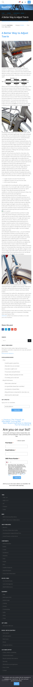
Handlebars (6, 552)
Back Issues (6, 639)
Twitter (6, 329)
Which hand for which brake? (12, 395)
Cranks (4, 549)
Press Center (6, 667)
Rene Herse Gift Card (8, 625)
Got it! (16, 683)
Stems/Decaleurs (7, 570)
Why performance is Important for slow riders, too (17, 392)
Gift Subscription (7, 636)
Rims (4, 564)
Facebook (3, 329)
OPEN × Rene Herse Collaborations (11, 520)
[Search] (29, 340)
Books (4, 642)
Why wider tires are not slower (12, 366)
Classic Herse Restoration (9, 573)
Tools (4, 618)
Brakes (22, 25)
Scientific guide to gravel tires (12, 363)
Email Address (10, 450)
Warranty (5, 661)
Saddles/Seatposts (7, 567)
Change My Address (7, 645)
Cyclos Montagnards (8, 584)
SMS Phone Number (12, 459)
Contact (5, 670)
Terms (18, 474)
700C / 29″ (5, 497)
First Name (9, 443)
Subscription (6, 633)
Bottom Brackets (7, 543)
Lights (4, 612)
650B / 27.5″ (6, 500)
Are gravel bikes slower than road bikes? (14, 386)
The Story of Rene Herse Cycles (10, 530)
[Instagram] (25, 2)
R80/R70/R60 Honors (8, 587)
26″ (3, 503)
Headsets (5, 555)
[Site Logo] (6, 7)
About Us (5, 527)
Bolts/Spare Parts (7, 597)
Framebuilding (6, 609)
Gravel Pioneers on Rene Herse (10, 536)
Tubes (4, 509)
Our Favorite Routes (8, 581)
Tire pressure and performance (12, 372)
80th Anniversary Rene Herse (10, 517)
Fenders (5, 606)
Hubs (4, 558)
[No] (31, 681)
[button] (3, 2)
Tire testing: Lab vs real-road (12, 377)
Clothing (5, 603)
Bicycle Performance (8, 380)
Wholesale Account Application (10, 664)
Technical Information (8, 655)
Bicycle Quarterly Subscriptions (10, 658)
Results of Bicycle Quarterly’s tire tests (14, 374)
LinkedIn (9, 329)
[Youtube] (22, 2)
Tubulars (5, 506)
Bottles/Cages (6, 600)
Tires (4, 360)
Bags (4, 594)
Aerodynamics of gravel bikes (12, 389)
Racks (4, 615)
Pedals (4, 561)
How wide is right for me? (11, 369)
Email (15, 329)
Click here (4, 315)
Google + (12, 329)
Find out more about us (8, 353)
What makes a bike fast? (10, 383)
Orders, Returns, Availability (9, 652)
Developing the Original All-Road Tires (12, 533)
